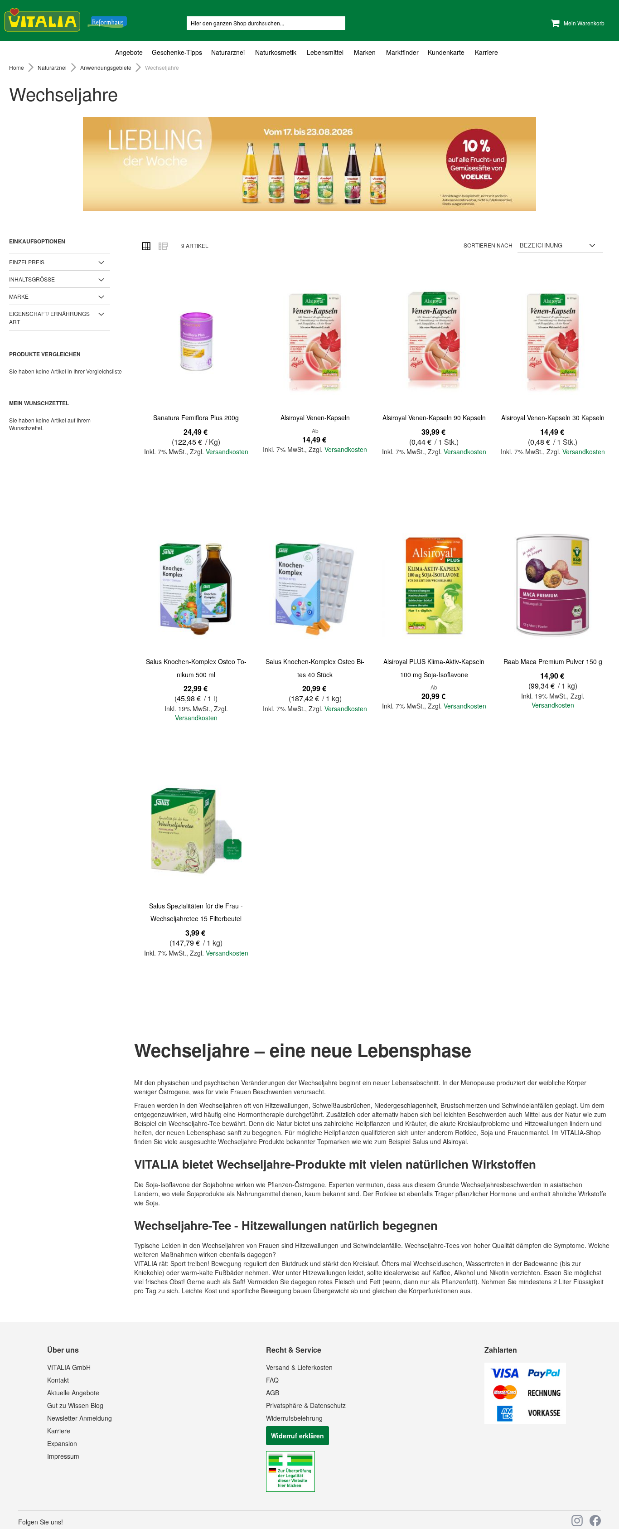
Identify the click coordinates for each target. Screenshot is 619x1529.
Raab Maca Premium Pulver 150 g (552, 661)
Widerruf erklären (297, 1435)
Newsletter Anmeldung (79, 1417)
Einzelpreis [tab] (26, 262)
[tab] (309, 52)
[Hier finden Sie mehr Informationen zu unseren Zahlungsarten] (525, 1421)
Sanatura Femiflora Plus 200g (196, 417)
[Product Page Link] (196, 342)
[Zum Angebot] (309, 164)
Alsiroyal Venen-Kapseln (315, 417)
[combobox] (266, 23)
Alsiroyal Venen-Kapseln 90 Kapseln (434, 417)
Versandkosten (227, 451)
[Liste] (162, 245)
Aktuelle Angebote (73, 1392)
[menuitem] (131, 52)
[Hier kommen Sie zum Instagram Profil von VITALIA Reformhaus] (577, 1520)
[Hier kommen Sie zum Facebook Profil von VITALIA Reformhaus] (595, 1520)
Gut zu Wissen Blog (75, 1405)
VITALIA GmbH (69, 1367)
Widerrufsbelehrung (294, 1417)
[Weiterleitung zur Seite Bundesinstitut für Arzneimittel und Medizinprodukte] (290, 1489)
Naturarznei (53, 67)
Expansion (62, 1443)
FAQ (272, 1379)
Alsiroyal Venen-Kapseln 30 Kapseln (552, 417)
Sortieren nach (488, 245)
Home (17, 67)
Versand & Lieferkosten (299, 1367)
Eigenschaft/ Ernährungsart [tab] (49, 317)
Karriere (58, 1430)
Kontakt (58, 1379)
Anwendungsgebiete (106, 67)
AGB (272, 1392)
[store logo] (66, 18)
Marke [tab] (19, 296)
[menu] (309, 52)
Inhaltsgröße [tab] (32, 279)
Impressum (63, 1456)
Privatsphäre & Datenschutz (306, 1405)
